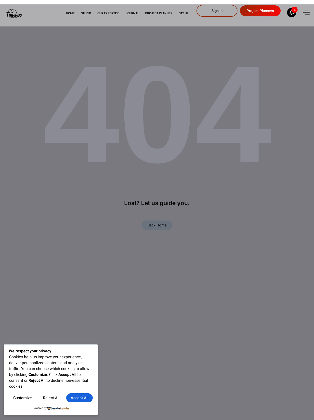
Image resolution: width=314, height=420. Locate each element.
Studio (86, 13)
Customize (22, 398)
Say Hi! (183, 13)
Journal (132, 13)
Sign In (216, 10)
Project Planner (158, 13)
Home (70, 13)
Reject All (51, 398)
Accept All (80, 398)
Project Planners (260, 10)
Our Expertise (108, 13)
